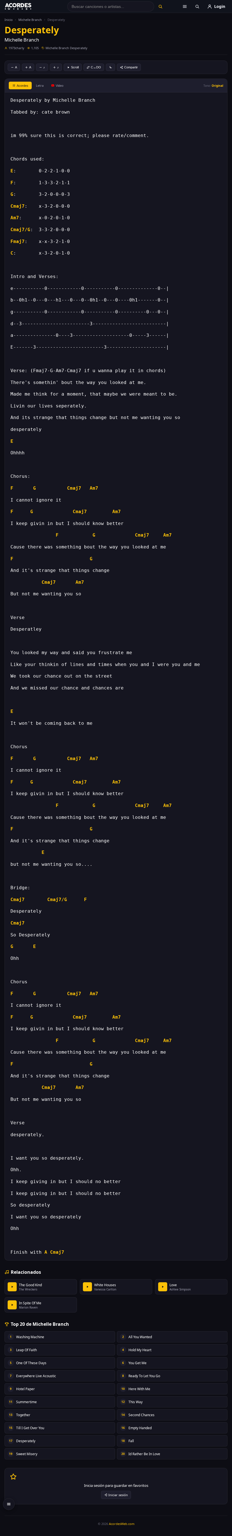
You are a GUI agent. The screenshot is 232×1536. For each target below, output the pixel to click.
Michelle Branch (30, 20)
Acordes (22, 85)
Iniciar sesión (118, 1495)
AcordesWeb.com (121, 1524)
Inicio (9, 20)
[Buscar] (160, 6)
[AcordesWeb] (25, 6)
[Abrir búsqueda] (197, 6)
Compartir (131, 67)
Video (59, 85)
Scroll (75, 67)
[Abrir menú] (184, 6)
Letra (40, 85)
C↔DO (96, 67)
